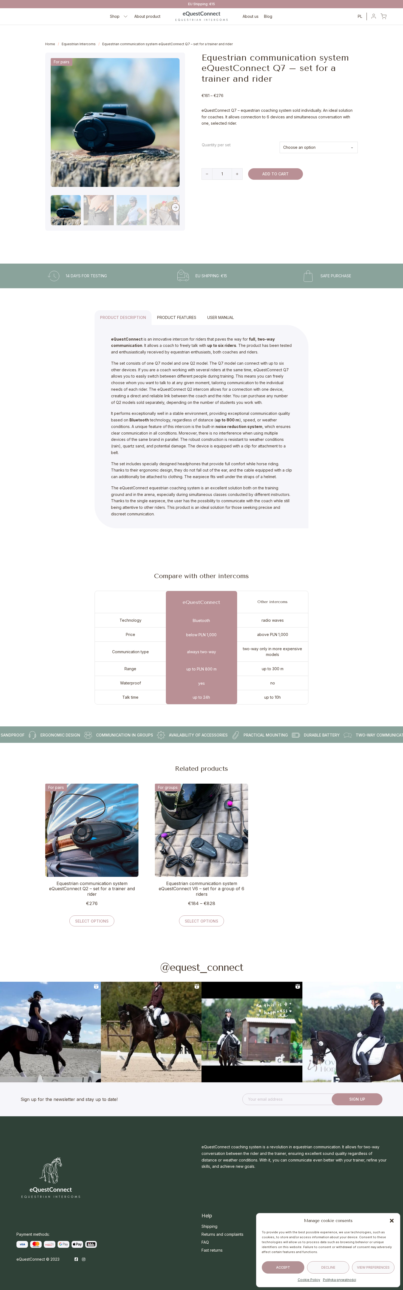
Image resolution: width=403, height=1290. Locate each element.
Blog (268, 16)
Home (50, 44)
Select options (92, 921)
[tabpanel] (201, 426)
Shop (115, 16)
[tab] (123, 317)
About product (147, 16)
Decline (328, 1267)
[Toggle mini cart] (384, 16)
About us (251, 16)
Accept (283, 1267)
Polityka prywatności (339, 1280)
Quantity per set (216, 144)
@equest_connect (201, 967)
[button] (392, 1220)
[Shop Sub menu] (125, 16)
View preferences (373, 1267)
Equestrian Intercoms (79, 44)
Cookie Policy (309, 1280)
